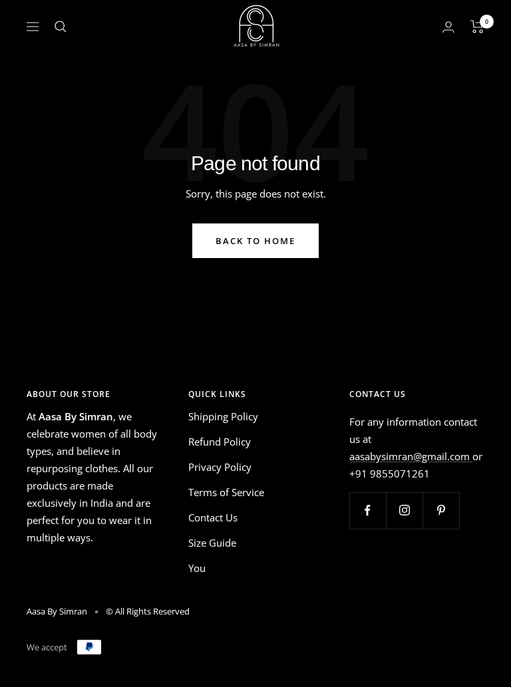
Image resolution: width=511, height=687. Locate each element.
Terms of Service (226, 492)
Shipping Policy (223, 416)
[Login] (448, 27)
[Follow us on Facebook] (367, 510)
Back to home (255, 241)
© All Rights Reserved (148, 611)
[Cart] (477, 26)
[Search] (61, 27)
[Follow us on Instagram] (404, 510)
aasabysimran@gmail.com (410, 456)
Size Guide (212, 542)
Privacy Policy (220, 467)
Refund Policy (219, 441)
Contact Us (213, 517)
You (197, 568)
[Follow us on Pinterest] (441, 510)
